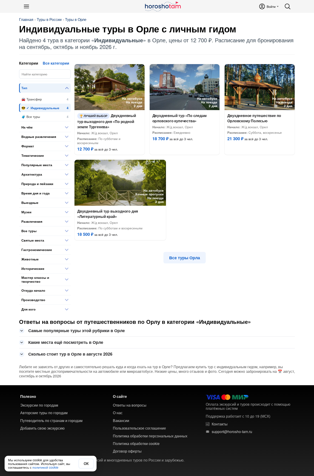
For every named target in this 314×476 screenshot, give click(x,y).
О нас (118, 413)
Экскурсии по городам (39, 405)
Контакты (220, 424)
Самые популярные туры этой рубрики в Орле (76, 330)
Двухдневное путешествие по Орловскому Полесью (254, 118)
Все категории (56, 63)
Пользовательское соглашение (139, 428)
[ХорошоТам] (162, 6)
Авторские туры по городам (44, 413)
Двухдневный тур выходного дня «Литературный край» (107, 213)
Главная (26, 19)
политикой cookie (45, 467)
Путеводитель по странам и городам (51, 421)
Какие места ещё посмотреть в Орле (65, 342)
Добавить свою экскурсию (42, 428)
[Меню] (26, 6)
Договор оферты (127, 451)
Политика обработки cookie (136, 444)
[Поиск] (287, 6)
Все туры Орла (184, 258)
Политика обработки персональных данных (150, 436)
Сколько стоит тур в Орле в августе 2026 (70, 354)
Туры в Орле (75, 19)
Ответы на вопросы (129, 405)
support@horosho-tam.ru (232, 432)
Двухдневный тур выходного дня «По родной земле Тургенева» (106, 121)
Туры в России (49, 19)
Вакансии (121, 421)
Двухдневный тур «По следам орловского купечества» (179, 118)
